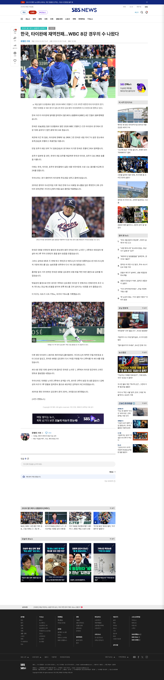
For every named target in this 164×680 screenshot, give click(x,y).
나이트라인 (42, 636)
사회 (45, 19)
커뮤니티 (134, 625)
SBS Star (135, 637)
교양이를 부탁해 (99, 625)
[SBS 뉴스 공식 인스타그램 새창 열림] (146, 657)
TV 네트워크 (24, 641)
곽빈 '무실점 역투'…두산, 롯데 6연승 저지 (46, 439)
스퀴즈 (133, 628)
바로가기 (115, 616)
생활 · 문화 (23, 633)
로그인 (131, 7)
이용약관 (54, 657)
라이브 (115, 625)
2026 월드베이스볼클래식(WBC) (34, 28)
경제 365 (79, 628)
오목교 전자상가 (99, 640)
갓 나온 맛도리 (99, 637)
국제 (51, 19)
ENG (124, 7)
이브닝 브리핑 (61, 623)
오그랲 (119, 433)
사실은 (78, 620)
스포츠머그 (98, 620)
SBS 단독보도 (80, 623)
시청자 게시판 (117, 639)
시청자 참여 (36, 657)
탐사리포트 (79, 636)
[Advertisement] (68, 494)
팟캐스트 (134, 623)
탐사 (77, 643)
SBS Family (110, 657)
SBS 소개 (25, 657)
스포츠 (67, 19)
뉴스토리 (41, 639)
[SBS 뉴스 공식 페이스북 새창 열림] (138, 657)
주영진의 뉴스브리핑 (44, 631)
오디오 (59, 628)
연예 (74, 19)
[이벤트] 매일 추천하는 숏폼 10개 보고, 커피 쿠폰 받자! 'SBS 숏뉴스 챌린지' (57, 607)
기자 (114, 631)
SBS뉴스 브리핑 (62, 637)
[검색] (142, 12)
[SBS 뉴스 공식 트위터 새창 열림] (142, 657)
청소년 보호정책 (114, 669)
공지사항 (115, 645)
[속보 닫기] (147, 2)
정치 (34, 19)
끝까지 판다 (79, 640)
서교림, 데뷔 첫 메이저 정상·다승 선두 (44, 436)
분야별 (22, 616)
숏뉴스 (115, 628)
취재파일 (81, 19)
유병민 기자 (36, 433)
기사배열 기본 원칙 (102, 669)
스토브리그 (98, 628)
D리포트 (78, 631)
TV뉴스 (90, 19)
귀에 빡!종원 (98, 623)
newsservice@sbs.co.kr (82, 668)
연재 (77, 616)
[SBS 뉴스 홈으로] (84, 10)
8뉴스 (28, 19)
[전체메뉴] (22, 19)
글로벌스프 (120, 409)
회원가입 (139, 7)
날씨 (114, 620)
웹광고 (46, 657)
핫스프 (119, 445)
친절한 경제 (79, 625)
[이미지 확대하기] (23, 96)
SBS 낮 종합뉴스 (62, 640)
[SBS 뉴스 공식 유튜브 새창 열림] (134, 657)
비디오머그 (98, 616)
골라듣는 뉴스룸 (62, 632)
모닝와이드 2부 (43, 628)
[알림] (146, 12)
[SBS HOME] (146, 7)
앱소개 (115, 633)
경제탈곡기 (120, 421)
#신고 (136, 12)
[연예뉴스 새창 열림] (133, 87)
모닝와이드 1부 (43, 625)
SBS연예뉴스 (135, 634)
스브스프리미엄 (136, 616)
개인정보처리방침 (65, 657)
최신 (22, 620)
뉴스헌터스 (42, 623)
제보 (114, 623)
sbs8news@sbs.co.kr (86, 664)
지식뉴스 (134, 620)
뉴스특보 (41, 641)
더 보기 (111, 507)
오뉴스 (41, 633)
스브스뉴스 (98, 633)
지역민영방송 (123, 657)
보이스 (59, 635)
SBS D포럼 (135, 639)
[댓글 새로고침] (28, 459)
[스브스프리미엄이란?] (134, 403)
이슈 (22, 644)
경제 (40, 19)
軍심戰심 (60, 620)
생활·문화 (59, 19)
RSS (114, 636)
